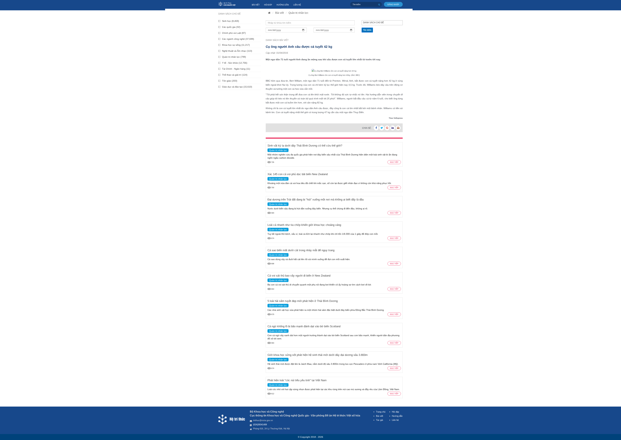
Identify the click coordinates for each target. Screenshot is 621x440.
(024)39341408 (260, 424)
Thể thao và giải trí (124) (234, 74)
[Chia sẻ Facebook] (376, 128)
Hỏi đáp (268, 5)
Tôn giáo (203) (229, 80)
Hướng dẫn (283, 5)
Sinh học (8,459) (230, 21)
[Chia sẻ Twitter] (381, 128)
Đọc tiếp (394, 162)
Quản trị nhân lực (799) (234, 57)
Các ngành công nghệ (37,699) (238, 39)
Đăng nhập (393, 4)
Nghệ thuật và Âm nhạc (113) (237, 51)
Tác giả (379, 420)
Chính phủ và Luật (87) (234, 33)
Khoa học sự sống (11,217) (236, 45)
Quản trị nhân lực (298, 12)
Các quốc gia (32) (231, 27)
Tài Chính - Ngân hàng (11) (236, 69)
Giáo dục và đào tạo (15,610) (237, 86)
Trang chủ (380, 412)
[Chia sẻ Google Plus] (387, 128)
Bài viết (256, 5)
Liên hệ (297, 5)
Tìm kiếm (367, 30)
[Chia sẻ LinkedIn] (392, 128)
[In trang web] (398, 128)
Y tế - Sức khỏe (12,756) (234, 63)
